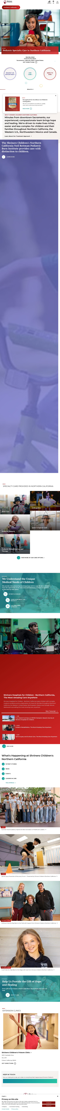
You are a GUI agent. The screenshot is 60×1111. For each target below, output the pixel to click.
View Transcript (51, 711)
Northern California (10, 7)
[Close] (55, 95)
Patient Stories (11, 764)
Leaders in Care (11, 778)
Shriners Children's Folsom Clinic (16, 1053)
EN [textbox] (53, 3)
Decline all (48, 1105)
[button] (53, 2)
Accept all (48, 1102)
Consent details (5, 1109)
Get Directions (28, 62)
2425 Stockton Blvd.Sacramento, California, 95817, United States (30, 59)
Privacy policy (14, 1109)
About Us (30, 89)
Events (8, 773)
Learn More (11, 157)
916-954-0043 (30, 57)
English (4, 1096)
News (7, 769)
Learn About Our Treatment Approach (17, 136)
